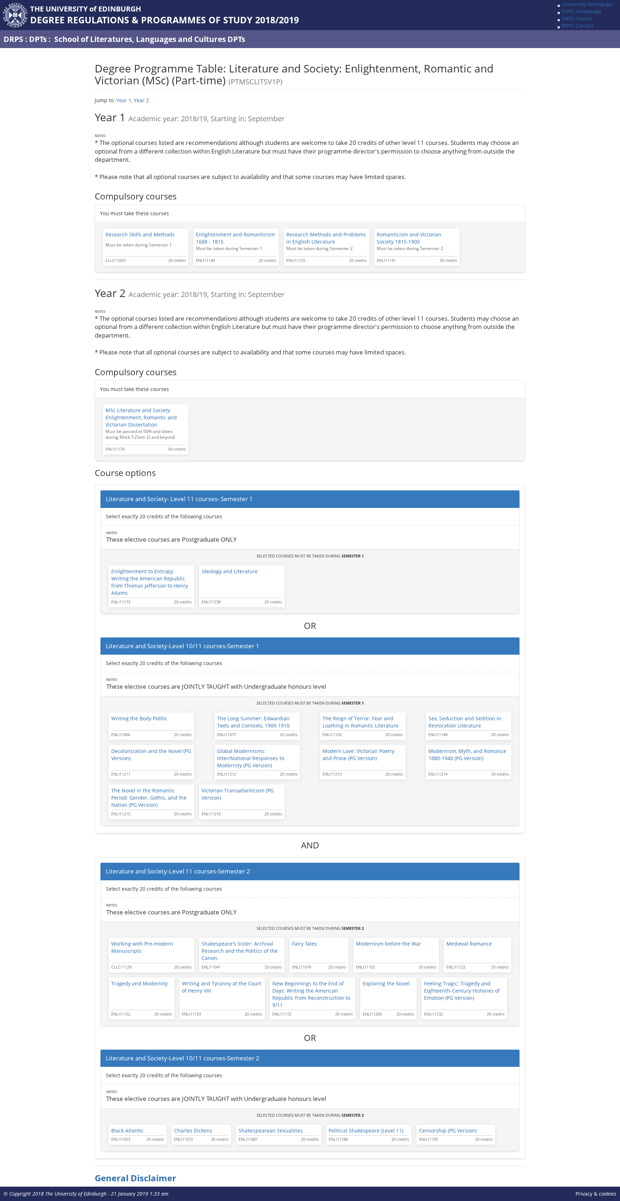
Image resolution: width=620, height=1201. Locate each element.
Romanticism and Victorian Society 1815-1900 (409, 238)
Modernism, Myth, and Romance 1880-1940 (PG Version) (467, 755)
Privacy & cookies (596, 1193)
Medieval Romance (469, 943)
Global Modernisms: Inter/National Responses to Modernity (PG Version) (250, 758)
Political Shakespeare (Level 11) (366, 1130)
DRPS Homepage (581, 11)
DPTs (38, 39)
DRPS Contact (578, 25)
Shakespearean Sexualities (271, 1130)
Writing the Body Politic (139, 718)
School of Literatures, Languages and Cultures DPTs (149, 39)
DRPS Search (577, 18)
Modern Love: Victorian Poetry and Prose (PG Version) (358, 755)
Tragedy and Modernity (139, 983)
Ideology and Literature (230, 571)
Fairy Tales (304, 943)
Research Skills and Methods (140, 234)
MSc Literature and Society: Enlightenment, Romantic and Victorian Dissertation (141, 417)
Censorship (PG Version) (447, 1130)
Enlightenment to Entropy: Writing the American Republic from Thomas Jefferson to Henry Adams (149, 582)
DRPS (13, 39)
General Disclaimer (135, 1178)
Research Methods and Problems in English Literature (326, 238)
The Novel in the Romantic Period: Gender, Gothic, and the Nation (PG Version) (149, 797)
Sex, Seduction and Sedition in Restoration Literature (464, 722)
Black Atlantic (127, 1130)
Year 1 (123, 100)
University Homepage (587, 4)
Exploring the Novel (386, 983)
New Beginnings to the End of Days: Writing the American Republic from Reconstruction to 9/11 (311, 994)
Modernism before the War (388, 943)
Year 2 (141, 100)
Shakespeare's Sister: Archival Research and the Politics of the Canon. (240, 950)
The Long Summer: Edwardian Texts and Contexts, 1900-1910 (253, 722)
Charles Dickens (193, 1130)
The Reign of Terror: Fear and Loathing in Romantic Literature (361, 722)
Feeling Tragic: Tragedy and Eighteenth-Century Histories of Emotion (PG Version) (462, 990)
